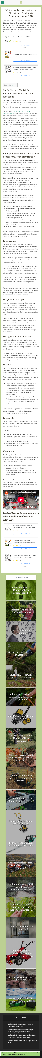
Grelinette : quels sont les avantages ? (21, 653)
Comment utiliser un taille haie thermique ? (21, 611)
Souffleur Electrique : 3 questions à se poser (21, 676)
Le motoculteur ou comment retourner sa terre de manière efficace (20, 953)
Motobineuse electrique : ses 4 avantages (21, 822)
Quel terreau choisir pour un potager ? (21, 978)
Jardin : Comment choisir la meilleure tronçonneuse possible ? (21, 887)
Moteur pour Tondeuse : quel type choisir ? (21, 999)
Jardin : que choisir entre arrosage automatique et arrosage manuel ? (21, 697)
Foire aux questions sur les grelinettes (21, 631)
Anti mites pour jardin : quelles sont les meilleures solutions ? (21, 907)
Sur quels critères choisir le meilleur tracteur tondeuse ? (21, 865)
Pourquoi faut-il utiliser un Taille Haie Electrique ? (21, 844)
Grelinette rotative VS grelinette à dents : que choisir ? (21, 778)
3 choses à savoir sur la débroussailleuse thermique (20, 738)
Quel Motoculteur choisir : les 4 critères (21, 717)
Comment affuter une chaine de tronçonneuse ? (21, 799)
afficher (14, 85)
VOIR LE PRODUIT (25, 45)
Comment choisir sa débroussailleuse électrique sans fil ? (21, 590)
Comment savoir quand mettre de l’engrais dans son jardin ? (21, 757)
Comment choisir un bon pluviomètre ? (21, 927)
